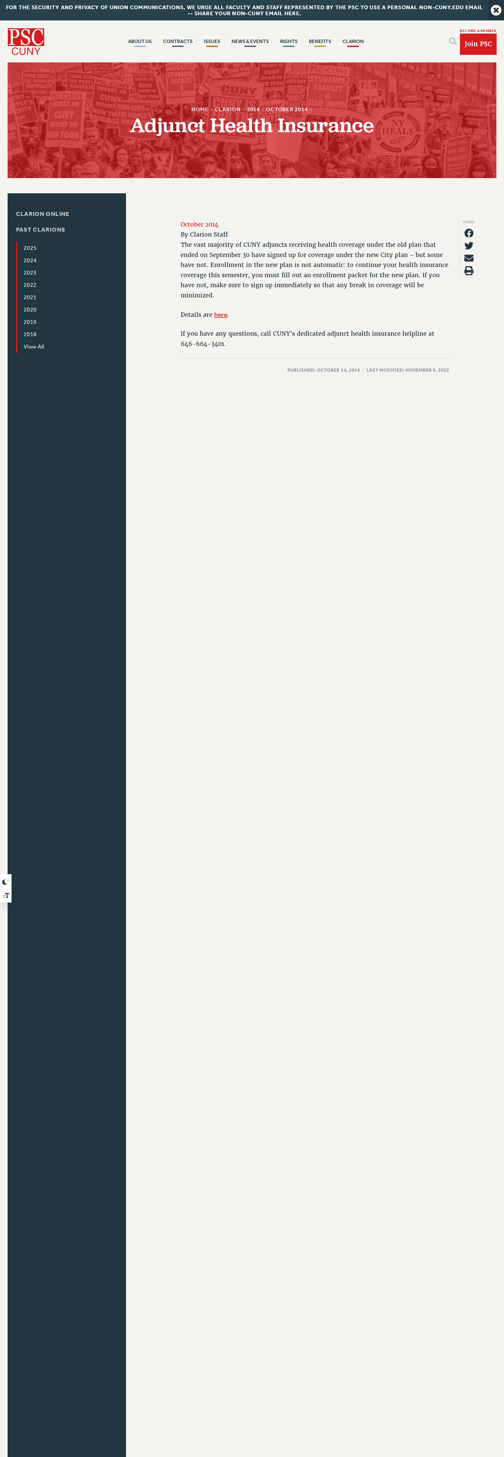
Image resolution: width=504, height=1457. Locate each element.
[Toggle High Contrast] (6, 881)
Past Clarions (40, 229)
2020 (29, 309)
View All (33, 346)
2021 (29, 297)
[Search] (453, 41)
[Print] (469, 270)
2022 (29, 285)
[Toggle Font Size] (6, 895)
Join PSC (478, 44)
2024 (29, 260)
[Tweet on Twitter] (469, 245)
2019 (29, 322)
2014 (253, 109)
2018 (29, 334)
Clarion (228, 109)
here (220, 315)
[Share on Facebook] (469, 233)
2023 (29, 272)
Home (199, 109)
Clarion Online (42, 214)
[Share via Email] (469, 258)
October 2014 (287, 109)
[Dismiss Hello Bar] (496, 10)
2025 (29, 248)
